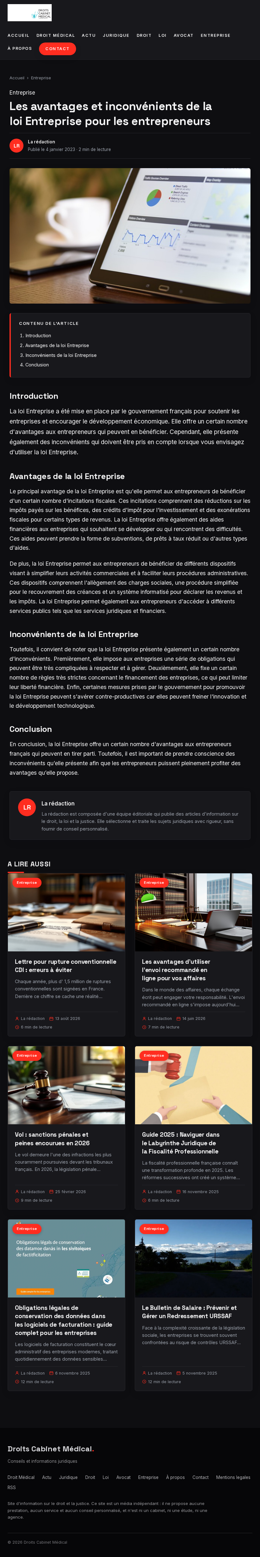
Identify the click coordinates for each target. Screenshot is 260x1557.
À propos (20, 48)
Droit (144, 35)
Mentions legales (233, 1477)
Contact (57, 48)
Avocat (184, 35)
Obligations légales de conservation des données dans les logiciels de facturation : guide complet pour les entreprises (63, 1320)
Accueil (18, 35)
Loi (163, 35)
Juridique (116, 35)
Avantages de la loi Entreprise (57, 345)
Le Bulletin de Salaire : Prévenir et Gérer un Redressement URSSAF (189, 1312)
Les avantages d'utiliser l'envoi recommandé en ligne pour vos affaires (176, 970)
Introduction (38, 335)
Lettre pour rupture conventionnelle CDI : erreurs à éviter (65, 966)
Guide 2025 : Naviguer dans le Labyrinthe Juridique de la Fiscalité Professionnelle (181, 1143)
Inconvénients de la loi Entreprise (61, 355)
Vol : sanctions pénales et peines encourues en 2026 (52, 1139)
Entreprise (216, 35)
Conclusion (37, 364)
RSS (12, 1487)
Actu (89, 35)
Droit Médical (55, 35)
